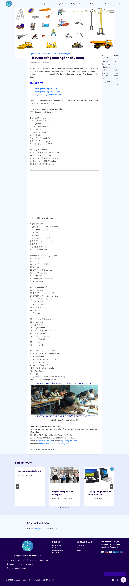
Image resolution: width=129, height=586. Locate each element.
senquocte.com (71, 441)
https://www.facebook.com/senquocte (54, 444)
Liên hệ (120, 4)
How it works (56, 548)
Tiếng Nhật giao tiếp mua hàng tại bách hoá (116, 70)
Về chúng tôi (80, 545)
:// (64, 441)
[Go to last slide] (17, 486)
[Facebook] (113, 580)
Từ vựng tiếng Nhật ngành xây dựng (56, 54)
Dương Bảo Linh (60, 498)
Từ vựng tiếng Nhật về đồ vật (45, 89)
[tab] (60, 507)
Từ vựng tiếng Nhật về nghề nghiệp (48, 92)
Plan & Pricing (56, 545)
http (61, 441)
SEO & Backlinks (57, 553)
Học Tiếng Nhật (35, 54)
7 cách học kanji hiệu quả (29, 471)
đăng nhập (39, 528)
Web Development (58, 550)
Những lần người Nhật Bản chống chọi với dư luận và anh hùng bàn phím (106, 71)
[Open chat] (123, 580)
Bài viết (79, 550)
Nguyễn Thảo (36, 62)
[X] (117, 580)
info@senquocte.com (44, 441)
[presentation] (64, 477)
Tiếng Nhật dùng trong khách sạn (47, 95)
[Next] (111, 486)
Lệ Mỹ (22, 475)
